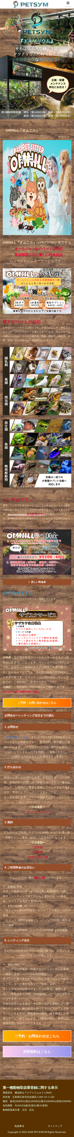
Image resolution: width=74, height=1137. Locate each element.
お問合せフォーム (17, 737)
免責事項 (19, 1126)
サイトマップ (55, 1126)
